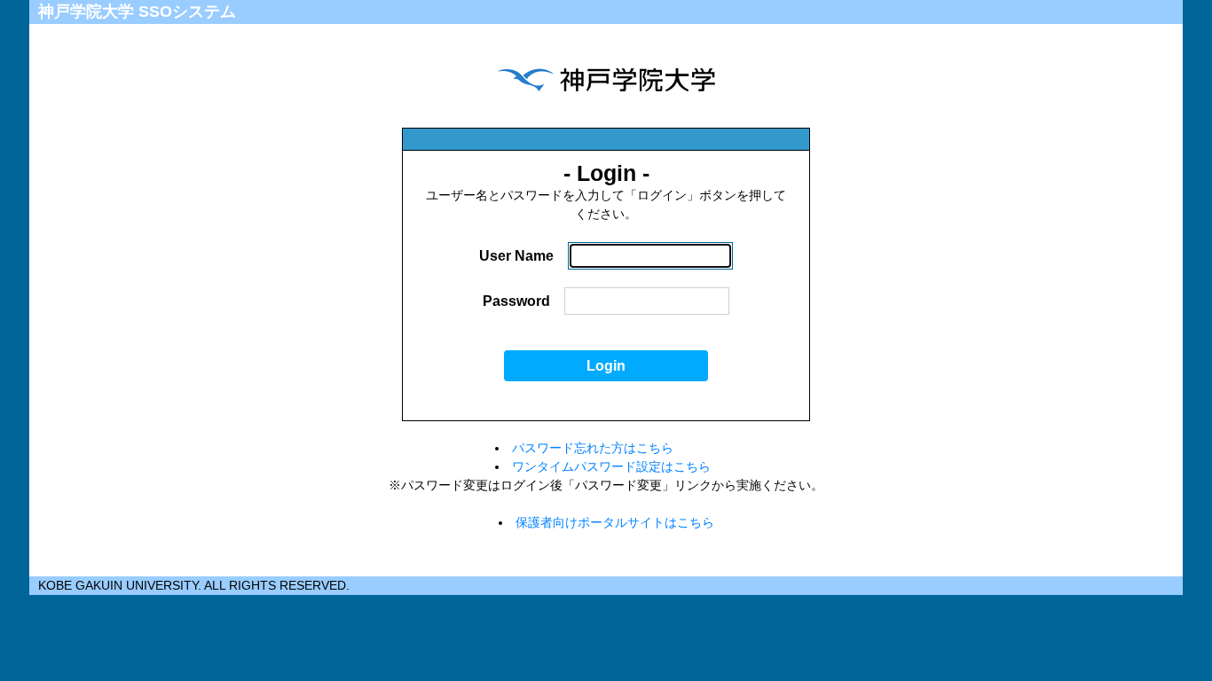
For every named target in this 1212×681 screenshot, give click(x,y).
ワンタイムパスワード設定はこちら (611, 466)
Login (606, 365)
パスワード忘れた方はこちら (592, 448)
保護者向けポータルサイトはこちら (614, 522)
